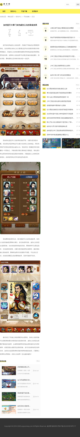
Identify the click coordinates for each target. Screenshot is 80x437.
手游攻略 (27, 16)
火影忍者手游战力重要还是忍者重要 (62, 28)
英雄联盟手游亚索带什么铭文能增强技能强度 (24, 393)
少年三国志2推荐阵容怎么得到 (60, 65)
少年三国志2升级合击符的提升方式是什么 (63, 56)
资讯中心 (13, 11)
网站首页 (11, 16)
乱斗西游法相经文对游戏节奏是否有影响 (60, 109)
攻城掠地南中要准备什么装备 (56, 105)
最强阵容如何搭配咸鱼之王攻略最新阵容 (63, 47)
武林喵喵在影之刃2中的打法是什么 (24, 367)
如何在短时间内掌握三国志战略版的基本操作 (61, 118)
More (38, 361)
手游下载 (24, 11)
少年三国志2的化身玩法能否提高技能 (59, 101)
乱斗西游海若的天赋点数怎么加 (57, 88)
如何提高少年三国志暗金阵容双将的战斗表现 (61, 130)
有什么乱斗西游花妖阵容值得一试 (58, 97)
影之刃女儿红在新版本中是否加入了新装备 (60, 122)
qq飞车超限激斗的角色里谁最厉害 (24, 380)
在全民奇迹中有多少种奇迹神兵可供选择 (60, 114)
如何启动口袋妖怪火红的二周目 (24, 406)
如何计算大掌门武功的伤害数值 (60, 75)
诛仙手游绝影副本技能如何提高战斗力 (62, 37)
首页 (3, 11)
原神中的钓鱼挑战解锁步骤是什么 (58, 134)
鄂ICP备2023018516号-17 (67, 426)
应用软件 (35, 11)
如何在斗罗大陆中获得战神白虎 (57, 126)
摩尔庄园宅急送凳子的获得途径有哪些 (59, 93)
